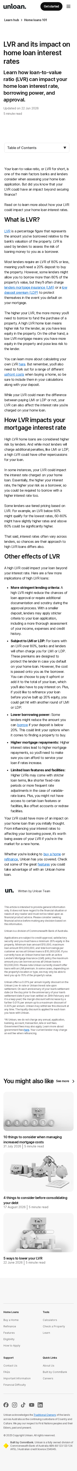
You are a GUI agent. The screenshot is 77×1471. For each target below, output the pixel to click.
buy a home (52, 854)
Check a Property (54, 1326)
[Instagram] (14, 1406)
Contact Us (10, 1365)
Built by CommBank (55, 1372)
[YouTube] (31, 1406)
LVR (7, 231)
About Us (48, 1365)
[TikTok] (23, 1406)
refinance (11, 859)
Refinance (9, 1326)
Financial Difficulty (14, 1384)
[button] (68, 6)
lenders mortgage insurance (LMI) (29, 287)
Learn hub (11, 20)
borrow (22, 725)
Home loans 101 (35, 20)
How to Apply (11, 1345)
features (44, 864)
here (22, 364)
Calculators (50, 1320)
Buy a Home (11, 1320)
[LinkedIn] (40, 1406)
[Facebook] (6, 1406)
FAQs (6, 1372)
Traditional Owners (45, 1414)
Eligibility (9, 1339)
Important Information (17, 1378)
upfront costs (14, 374)
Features (9, 1332)
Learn (46, 1332)
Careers (48, 1378)
